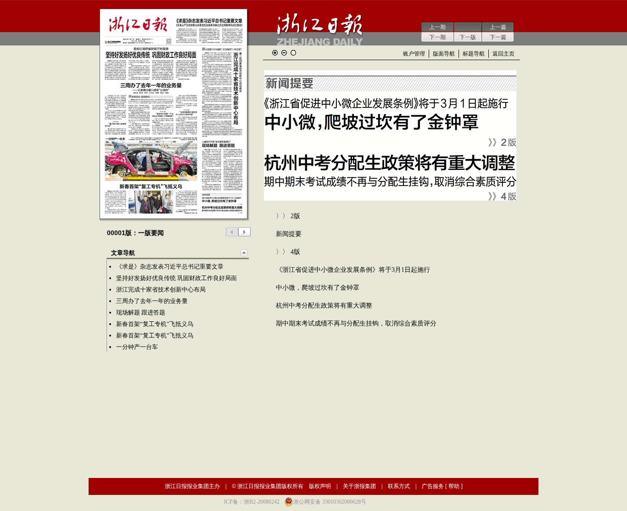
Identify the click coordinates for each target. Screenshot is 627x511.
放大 (275, 53)
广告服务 (433, 486)
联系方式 (399, 486)
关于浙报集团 (359, 486)
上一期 (437, 27)
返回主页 (504, 54)
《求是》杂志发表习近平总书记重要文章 (170, 266)
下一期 (437, 37)
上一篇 (498, 27)
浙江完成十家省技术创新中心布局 (161, 289)
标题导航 (474, 54)
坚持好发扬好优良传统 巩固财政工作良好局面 (176, 278)
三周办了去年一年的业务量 (152, 301)
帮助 (453, 486)
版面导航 (444, 54)
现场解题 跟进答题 (140, 312)
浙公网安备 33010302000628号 (329, 502)
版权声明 (320, 486)
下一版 (467, 37)
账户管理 (414, 54)
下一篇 (498, 37)
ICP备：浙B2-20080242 (252, 502)
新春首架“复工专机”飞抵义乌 (154, 323)
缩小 (284, 53)
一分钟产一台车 (137, 346)
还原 (293, 53)
